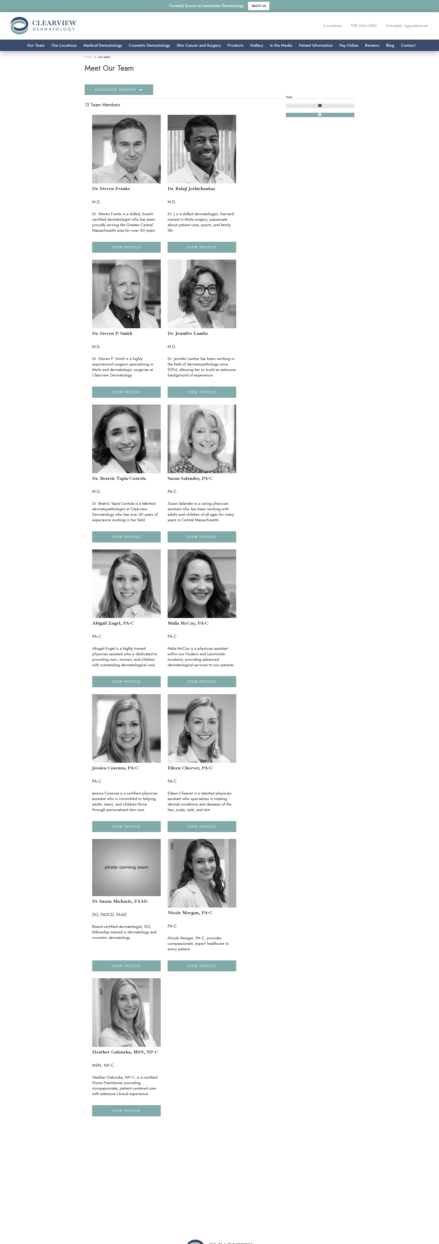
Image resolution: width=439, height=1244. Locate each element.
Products (235, 45)
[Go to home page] (72, 25)
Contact (408, 45)
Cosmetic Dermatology (149, 45)
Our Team (36, 45)
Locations (332, 25)
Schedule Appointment (407, 25)
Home (88, 57)
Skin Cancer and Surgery (199, 45)
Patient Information (316, 45)
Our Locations (64, 45)
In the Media (281, 45)
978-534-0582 (364, 25)
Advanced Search (116, 89)
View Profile (126, 247)
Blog (390, 45)
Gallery (256, 45)
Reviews (372, 45)
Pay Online (349, 45)
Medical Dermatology (102, 45)
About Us (259, 6)
